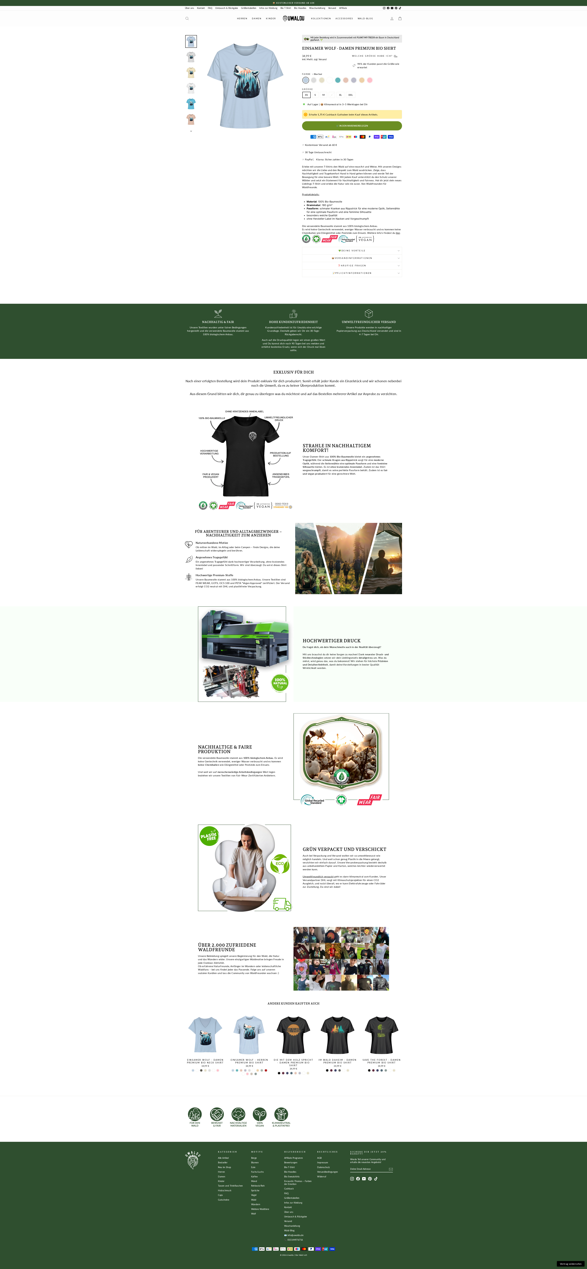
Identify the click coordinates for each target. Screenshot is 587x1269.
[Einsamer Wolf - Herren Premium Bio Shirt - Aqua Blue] (237, 1070)
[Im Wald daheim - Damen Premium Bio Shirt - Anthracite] (339, 1070)
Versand (332, 8)
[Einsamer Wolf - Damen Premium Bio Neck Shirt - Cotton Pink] (217, 1070)
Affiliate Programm (293, 1158)
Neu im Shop (224, 1167)
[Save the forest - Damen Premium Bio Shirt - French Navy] (377, 1070)
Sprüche (255, 1190)
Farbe (312, 74)
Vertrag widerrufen (570, 1263)
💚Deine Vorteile (352, 250)
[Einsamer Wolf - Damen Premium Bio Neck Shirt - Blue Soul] (193, 1070)
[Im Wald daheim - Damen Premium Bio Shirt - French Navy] (335, 1070)
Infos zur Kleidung (268, 8)
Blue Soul (306, 80)
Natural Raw (322, 80)
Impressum (322, 1162)
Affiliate (343, 8)
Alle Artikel (223, 1158)
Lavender (354, 80)
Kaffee (254, 1176)
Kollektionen (321, 18)
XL (340, 94)
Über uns (189, 8)
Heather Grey (314, 80)
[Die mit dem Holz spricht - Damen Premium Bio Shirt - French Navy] (287, 1073)
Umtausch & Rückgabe (226, 8)
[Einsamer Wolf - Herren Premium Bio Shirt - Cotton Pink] (247, 1073)
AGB (319, 1158)
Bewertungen (290, 1162)
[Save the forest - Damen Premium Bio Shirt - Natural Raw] (394, 1070)
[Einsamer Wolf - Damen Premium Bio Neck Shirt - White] (213, 1070)
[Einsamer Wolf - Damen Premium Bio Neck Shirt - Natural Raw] (205, 1070)
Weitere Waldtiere (260, 1209)
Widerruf (321, 1176)
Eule (253, 1167)
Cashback (289, 1188)
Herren (242, 18)
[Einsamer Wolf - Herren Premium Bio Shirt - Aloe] (261, 1070)
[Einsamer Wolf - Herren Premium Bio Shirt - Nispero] (257, 1070)
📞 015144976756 (293, 1240)
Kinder (271, 18)
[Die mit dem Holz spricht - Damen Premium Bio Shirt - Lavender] (299, 1073)
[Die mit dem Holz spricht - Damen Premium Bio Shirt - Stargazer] (291, 1073)
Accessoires (344, 18)
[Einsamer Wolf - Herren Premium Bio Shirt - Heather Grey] (249, 1070)
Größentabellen (248, 8)
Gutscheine (223, 1200)
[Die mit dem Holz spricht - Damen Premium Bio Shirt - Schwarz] (279, 1073)
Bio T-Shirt (286, 8)
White (330, 80)
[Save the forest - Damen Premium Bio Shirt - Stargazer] (381, 1070)
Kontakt (201, 8)
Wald (253, 1200)
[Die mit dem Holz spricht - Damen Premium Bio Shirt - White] (303, 1073)
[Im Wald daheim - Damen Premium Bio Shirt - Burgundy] (331, 1070)
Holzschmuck (224, 1190)
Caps (220, 1195)
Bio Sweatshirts (292, 1176)
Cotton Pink (370, 80)
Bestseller (222, 1162)
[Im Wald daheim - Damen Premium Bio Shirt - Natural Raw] (347, 1070)
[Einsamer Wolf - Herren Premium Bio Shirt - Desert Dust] (251, 1073)
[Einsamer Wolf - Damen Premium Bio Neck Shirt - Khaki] (201, 1070)
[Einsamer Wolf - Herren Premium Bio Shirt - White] (253, 1070)
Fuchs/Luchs (257, 1172)
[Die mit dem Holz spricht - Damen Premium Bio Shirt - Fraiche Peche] (295, 1073)
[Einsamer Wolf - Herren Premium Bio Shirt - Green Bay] (255, 1073)
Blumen (255, 1162)
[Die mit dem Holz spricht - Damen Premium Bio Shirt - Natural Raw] (307, 1073)
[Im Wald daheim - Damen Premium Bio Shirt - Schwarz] (327, 1070)
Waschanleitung (317, 8)
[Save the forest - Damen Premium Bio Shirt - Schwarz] (369, 1070)
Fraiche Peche (346, 80)
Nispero (362, 80)
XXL (350, 94)
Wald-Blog (365, 18)
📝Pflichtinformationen (352, 273)
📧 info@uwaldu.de (293, 1235)
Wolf (253, 1213)
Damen (256, 18)
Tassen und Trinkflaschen (230, 1186)
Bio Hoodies (300, 8)
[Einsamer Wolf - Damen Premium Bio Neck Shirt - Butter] (197, 1070)
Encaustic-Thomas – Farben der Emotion (298, 1182)
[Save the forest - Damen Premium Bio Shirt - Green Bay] (385, 1070)
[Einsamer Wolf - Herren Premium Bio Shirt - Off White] (243, 1073)
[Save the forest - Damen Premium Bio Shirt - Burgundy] (373, 1070)
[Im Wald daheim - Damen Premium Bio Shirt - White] (343, 1070)
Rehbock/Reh (258, 1186)
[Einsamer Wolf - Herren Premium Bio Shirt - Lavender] (245, 1070)
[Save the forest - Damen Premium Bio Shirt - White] (389, 1070)
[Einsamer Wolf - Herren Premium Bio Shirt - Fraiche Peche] (241, 1070)
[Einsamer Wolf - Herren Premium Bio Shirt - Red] (265, 1070)
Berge (254, 1158)
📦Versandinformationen (352, 258)
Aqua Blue (338, 80)
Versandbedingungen (327, 1172)
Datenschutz (323, 1167)
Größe (307, 89)
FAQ (210, 8)
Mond (254, 1181)
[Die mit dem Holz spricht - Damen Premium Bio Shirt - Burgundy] (283, 1073)
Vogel (254, 1195)
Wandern (255, 1204)
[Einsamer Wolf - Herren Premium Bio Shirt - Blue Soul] (232, 1070)
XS (306, 94)
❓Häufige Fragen (352, 265)
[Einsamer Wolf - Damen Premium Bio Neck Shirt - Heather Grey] (209, 1070)
